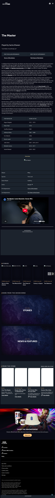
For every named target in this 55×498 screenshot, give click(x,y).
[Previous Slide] (49, 273)
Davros (18, 90)
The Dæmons (48, 283)
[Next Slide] (52, 273)
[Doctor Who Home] (6, 3)
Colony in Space (38, 283)
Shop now (27, 435)
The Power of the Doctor (36, 58)
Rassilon (10, 75)
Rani (29, 68)
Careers (5, 453)
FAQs (3, 456)
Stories (27, 310)
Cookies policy (5, 470)
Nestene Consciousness (17, 68)
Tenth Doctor (43, 104)
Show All (29, 184)
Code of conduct (5, 472)
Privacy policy (5, 468)
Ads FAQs (4, 463)
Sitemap (3, 475)
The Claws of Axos (26, 284)
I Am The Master (6, 390)
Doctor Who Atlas (46, 390)
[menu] (52, 3)
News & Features (27, 341)
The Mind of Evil (16, 283)
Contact (5, 447)
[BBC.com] (4, 443)
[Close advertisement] (52, 495)
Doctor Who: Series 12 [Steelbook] (20, 390)
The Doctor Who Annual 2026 (32, 390)
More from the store (47, 366)
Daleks (7, 68)
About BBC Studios (8, 450)
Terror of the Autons (9, 58)
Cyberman (20, 80)
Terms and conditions (7, 466)
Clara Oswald (41, 86)
